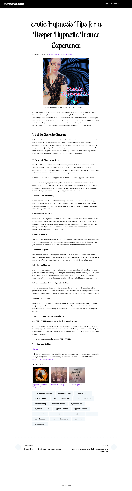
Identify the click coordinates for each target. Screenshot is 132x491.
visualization (40, 424)
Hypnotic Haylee (54, 54)
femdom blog (40, 404)
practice (92, 414)
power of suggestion (74, 414)
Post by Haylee (67, 54)
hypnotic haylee (61, 409)
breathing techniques (43, 393)
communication (64, 393)
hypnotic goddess (42, 409)
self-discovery (41, 419)
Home (105, 4)
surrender (78, 419)
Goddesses (115, 4)
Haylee (35, 349)
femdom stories (58, 404)
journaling (56, 414)
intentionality (40, 414)
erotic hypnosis (41, 398)
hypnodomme (76, 404)
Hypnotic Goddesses (14, 3)
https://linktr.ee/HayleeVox (42, 359)
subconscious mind (60, 419)
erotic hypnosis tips (62, 398)
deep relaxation (83, 393)
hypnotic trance (80, 409)
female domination (83, 398)
